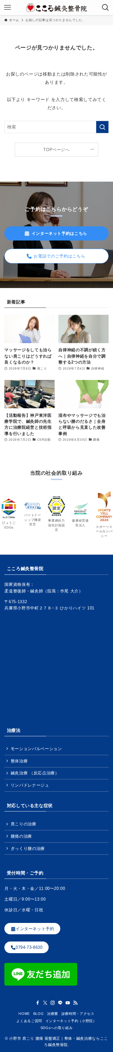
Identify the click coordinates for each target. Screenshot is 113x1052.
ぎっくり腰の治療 (28, 848)
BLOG (38, 1013)
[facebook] (37, 1003)
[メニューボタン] (7, 7)
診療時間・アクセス (78, 1013)
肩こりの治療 (23, 824)
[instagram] (53, 1003)
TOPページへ (56, 149)
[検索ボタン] (105, 7)
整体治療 (19, 761)
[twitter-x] (45, 1003)
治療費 (52, 1013)
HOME (24, 1013)
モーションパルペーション (36, 748)
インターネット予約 (35, 928)
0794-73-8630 (29, 947)
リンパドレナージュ (30, 785)
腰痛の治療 (21, 836)
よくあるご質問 (29, 1021)
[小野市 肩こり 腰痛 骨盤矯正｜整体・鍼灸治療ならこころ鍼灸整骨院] (56, 7)
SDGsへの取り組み (56, 1028)
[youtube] (68, 1003)
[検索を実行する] (102, 127)
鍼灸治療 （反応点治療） (35, 773)
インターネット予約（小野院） (71, 1021)
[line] (60, 1003)
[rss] (75, 1003)
